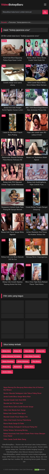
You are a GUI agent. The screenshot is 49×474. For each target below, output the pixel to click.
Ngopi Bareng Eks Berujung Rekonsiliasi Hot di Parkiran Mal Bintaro (23, 388)
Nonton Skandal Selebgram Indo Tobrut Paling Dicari (22, 393)
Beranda (4, 22)
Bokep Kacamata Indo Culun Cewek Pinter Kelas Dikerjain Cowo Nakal (24, 435)
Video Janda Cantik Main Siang (14, 439)
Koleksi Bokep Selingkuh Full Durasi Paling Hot (20, 427)
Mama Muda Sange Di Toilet (13, 423)
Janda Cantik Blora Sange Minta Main (17, 396)
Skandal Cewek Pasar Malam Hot (15, 417)
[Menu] (45, 4)
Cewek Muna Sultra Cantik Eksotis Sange (18, 407)
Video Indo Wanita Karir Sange (14, 410)
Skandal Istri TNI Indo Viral (13, 403)
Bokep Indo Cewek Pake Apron (14, 413)
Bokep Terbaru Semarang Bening (15, 430)
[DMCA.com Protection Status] (40, 470)
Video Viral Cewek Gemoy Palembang (17, 420)
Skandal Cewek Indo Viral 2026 (14, 400)
